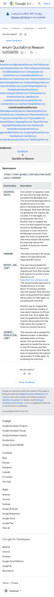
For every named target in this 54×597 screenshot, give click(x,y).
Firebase (6, 504)
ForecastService (37, 93)
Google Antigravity (11, 514)
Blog (4, 458)
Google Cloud (8, 518)
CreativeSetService (40, 79)
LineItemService (9, 104)
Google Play (8, 523)
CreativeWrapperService (36, 82)
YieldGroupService (38, 139)
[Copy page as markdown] (31, 52)
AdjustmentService (23, 64)
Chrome (6, 499)
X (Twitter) (7, 477)
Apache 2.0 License (10, 400)
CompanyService (34, 71)
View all (6, 528)
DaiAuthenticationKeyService (23, 89)
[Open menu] (5, 3)
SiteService (37, 125)
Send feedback (14, 40)
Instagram (7, 467)
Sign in (47, 3)
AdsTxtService (41, 64)
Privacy (14, 583)
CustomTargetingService (34, 86)
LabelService (32, 96)
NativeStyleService (37, 111)
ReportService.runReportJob (33, 280)
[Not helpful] (25, 34)
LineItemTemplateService (31, 104)
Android (6, 494)
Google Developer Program (15, 426)
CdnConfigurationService (37, 68)
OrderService (21, 114)
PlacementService (38, 114)
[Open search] (39, 3)
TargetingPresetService (36, 132)
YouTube (6, 482)
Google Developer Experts (14, 435)
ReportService (40, 121)
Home (5, 28)
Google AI (6, 566)
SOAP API (42, 28)
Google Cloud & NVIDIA (13, 445)
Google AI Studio (10, 509)
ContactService (11, 75)
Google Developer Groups (14, 430)
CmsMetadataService (13, 71)
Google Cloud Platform (13, 561)
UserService (30, 136)
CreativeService (20, 79)
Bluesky (6, 462)
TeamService (16, 136)
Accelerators (8, 440)
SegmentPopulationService (16, 125)
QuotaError (22, 151)
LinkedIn (6, 472)
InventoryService (15, 96)
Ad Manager (31, 4)
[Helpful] (21, 34)
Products (15, 28)
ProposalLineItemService (13, 118)
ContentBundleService (31, 75)
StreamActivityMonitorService (23, 128)
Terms (5, 583)
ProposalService (36, 118)
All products (8, 571)
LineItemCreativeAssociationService (23, 100)
